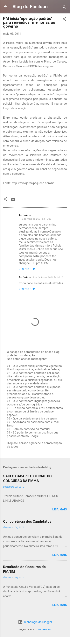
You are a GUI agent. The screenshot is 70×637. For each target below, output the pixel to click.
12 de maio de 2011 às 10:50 (35, 218)
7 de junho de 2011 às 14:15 (48, 277)
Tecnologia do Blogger (37, 622)
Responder (27, 269)
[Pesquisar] (64, 8)
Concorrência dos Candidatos (27, 521)
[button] (64, 20)
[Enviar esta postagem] (13, 201)
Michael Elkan (45, 629)
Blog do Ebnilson (30, 6)
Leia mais (59, 509)
